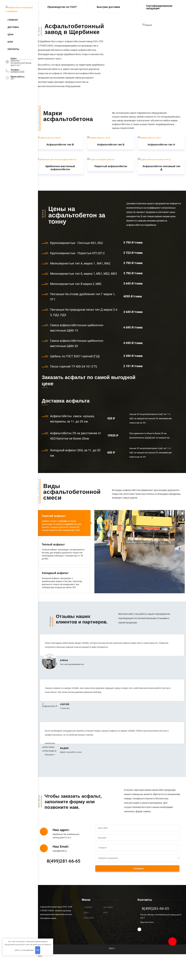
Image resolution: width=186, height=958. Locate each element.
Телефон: (15, 70)
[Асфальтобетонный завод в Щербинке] (19, 9)
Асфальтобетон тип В (60, 144)
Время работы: (18, 76)
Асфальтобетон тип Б (110, 144)
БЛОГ (105, 913)
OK (37, 950)
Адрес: (14, 58)
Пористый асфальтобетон (110, 166)
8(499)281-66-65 (63, 861)
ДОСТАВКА (108, 907)
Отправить (139, 868)
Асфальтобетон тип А (161, 144)
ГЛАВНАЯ (88, 907)
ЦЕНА (86, 913)
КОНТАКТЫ (89, 918)
